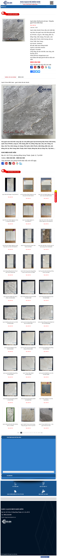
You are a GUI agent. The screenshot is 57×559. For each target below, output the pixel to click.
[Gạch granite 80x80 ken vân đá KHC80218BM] (46, 363)
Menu (4, 6)
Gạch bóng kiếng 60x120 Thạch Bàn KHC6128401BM (10, 271)
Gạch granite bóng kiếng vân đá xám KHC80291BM (28, 322)
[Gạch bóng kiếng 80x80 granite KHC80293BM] (46, 287)
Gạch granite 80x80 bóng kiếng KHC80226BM (46, 348)
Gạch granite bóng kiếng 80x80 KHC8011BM (10, 399)
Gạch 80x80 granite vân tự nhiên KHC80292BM (10, 322)
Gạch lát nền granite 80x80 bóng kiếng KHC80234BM (28, 348)
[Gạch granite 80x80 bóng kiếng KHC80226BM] (46, 338)
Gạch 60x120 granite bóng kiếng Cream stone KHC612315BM (28, 271)
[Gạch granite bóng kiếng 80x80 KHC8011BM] (10, 389)
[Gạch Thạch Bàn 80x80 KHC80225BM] (28, 363)
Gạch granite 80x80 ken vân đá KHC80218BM (46, 373)
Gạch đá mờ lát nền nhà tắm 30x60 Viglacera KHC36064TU (46, 220)
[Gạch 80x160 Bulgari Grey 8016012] (10, 185)
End (41, 432)
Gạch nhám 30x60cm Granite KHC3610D (46, 399)
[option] (13, 30)
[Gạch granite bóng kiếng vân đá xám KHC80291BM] (28, 312)
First (18, 432)
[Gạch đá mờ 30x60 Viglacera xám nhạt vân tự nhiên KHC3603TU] (10, 236)
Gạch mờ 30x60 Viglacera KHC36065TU (28, 220)
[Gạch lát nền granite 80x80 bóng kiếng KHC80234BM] (28, 338)
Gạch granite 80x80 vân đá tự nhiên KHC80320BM (10, 297)
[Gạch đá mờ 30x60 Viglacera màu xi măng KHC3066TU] (10, 210)
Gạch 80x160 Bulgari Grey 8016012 (10, 194)
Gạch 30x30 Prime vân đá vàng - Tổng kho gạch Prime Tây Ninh (28, 425)
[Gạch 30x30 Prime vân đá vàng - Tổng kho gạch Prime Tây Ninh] (28, 414)
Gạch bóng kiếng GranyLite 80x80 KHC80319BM (28, 297)
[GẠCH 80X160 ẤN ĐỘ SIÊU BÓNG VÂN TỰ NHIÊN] (10, 414)
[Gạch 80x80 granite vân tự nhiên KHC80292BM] (10, 312)
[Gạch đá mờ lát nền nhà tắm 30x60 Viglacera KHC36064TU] (46, 210)
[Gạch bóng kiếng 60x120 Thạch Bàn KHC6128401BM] (10, 261)
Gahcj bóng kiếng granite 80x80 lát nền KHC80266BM (46, 322)
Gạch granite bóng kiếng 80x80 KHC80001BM (28, 399)
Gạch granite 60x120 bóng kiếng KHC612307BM (46, 271)
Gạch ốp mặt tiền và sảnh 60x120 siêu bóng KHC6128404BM (46, 246)
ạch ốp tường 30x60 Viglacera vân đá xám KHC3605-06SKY (28, 195)
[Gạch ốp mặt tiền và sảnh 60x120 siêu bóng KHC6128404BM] (46, 236)
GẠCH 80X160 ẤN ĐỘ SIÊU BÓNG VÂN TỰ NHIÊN (10, 425)
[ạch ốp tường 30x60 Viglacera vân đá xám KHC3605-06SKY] (28, 185)
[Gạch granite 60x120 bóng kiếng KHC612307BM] (46, 261)
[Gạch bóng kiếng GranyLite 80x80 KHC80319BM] (28, 287)
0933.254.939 (52, 6)
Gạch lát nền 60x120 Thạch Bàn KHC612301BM (28, 246)
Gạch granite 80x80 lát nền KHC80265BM (10, 348)
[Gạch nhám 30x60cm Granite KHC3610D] (46, 389)
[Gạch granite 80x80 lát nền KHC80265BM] (10, 338)
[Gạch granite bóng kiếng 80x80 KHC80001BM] (28, 389)
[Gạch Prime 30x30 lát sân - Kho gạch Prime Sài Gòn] (46, 414)
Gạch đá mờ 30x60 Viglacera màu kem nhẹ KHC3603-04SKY (46, 195)
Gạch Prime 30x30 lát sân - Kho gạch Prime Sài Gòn (46, 425)
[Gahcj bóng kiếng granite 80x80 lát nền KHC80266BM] (46, 312)
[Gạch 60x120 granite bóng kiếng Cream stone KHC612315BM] (28, 261)
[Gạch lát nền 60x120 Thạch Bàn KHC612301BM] (28, 236)
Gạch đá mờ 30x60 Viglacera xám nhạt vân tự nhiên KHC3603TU (10, 246)
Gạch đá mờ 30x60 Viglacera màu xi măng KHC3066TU (10, 220)
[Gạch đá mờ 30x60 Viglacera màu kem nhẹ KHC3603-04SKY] (46, 185)
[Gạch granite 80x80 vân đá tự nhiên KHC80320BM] (10, 287)
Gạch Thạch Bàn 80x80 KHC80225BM (28, 373)
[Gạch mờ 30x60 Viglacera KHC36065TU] (28, 210)
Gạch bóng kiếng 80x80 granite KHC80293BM (46, 297)
